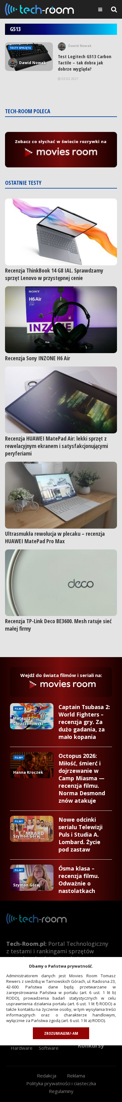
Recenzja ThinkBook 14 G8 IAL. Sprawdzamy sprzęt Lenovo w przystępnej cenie (54, 274)
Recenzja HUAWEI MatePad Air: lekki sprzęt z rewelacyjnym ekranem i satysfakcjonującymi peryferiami (56, 446)
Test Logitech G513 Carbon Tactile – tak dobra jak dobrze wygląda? (84, 62)
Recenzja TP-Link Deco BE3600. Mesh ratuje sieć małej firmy (58, 624)
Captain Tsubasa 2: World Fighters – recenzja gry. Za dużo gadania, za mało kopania (84, 721)
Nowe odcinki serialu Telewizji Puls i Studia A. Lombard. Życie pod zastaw (80, 834)
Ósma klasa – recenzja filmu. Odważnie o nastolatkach (78, 879)
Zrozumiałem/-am (61, 1033)
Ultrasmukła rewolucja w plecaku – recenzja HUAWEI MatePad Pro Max (55, 537)
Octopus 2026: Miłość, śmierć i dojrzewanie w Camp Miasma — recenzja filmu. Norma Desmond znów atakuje (81, 778)
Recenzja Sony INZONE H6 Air (37, 358)
